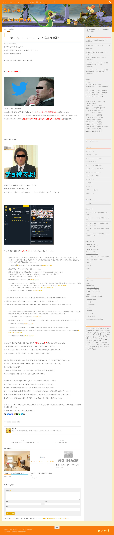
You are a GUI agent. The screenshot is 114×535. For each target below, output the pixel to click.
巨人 (102, 344)
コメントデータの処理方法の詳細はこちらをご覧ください (53, 518)
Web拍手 (94, 330)
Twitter (9, 421)
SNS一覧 (53, 2)
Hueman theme (22, 531)
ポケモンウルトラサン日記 (93, 165)
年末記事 (107, 345)
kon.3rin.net (95, 128)
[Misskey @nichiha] (108, 530)
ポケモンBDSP (89, 342)
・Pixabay (88, 262)
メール (45, 501)
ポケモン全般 (90, 179)
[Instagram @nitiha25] (102, 530)
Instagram (96, 328)
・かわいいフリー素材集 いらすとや (94, 259)
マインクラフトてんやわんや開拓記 (94, 319)
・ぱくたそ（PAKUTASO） (92, 254)
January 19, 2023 (28, 335)
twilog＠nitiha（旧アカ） (93, 288)
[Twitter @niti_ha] (99, 530)
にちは (7, 43)
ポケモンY (97, 342)
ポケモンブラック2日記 (93, 172)
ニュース (14, 421)
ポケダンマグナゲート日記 (93, 158)
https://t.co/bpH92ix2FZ (60, 285)
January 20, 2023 (37, 317)
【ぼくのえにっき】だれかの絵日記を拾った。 (98, 212)
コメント (8, 490)
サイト (7, 506)
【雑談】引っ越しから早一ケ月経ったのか (67, 465)
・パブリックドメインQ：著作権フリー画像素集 (97, 256)
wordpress (98, 330)
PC (99, 328)
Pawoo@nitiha (90, 301)
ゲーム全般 (90, 151)
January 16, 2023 (37, 290)
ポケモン (105, 340)
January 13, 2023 (47, 265)
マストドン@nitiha (91, 299)
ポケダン (97, 340)
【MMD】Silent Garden (92, 244)
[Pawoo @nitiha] (105, 530)
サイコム (107, 332)
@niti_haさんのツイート (92, 141)
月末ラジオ (90, 193)
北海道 (89, 344)
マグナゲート (106, 342)
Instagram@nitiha (91, 304)
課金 (88, 349)
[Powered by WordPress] (9, 531)
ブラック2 (104, 338)
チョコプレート (44, 2)
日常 (97, 346)
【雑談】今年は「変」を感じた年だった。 (97, 52)
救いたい (87, 347)
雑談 (18, 421)
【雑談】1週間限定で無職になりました (96, 57)
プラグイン (91, 340)
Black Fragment (89, 313)
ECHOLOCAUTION (90, 328)
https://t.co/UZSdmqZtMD (15, 332)
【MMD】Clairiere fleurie (92, 249)
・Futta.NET (88, 265)
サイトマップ (21, 2)
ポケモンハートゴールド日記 (94, 168)
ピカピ (90, 338)
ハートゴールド (99, 336)
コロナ (102, 332)
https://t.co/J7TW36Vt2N (46, 287)
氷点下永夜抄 (89, 310)
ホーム (4, 2)
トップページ (12, 2)
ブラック (97, 338)
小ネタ (88, 186)
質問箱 (88, 294)
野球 (90, 349)
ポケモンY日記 (90, 161)
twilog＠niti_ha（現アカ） (93, 289)
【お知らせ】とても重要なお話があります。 (98, 40)
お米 (108, 330)
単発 (92, 344)
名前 (7, 501)
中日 (86, 344)
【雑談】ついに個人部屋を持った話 (14, 473)
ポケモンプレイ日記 (32, 2)
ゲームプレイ (98, 332)
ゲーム (93, 332)
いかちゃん (104, 330)
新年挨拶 (92, 347)
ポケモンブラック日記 (92, 176)
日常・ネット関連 (9, 29)
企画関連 (89, 183)
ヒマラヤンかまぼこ (90, 316)
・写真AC (88, 268)
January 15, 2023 (34, 279)
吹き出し (94, 344)
